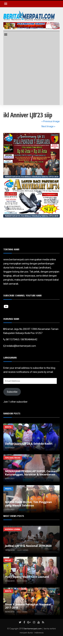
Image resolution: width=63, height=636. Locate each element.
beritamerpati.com (33, 628)
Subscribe (12, 391)
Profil (8, 488)
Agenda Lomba (12, 529)
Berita (8, 427)
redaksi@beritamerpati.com (21, 346)
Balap (8, 560)
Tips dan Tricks (12, 457)
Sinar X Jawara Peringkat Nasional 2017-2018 (28, 606)
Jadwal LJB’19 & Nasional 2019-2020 (28, 546)
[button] (6, 3)
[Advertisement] (31, 71)
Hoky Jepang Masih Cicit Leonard (27, 577)
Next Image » (48, 126)
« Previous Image (50, 121)
